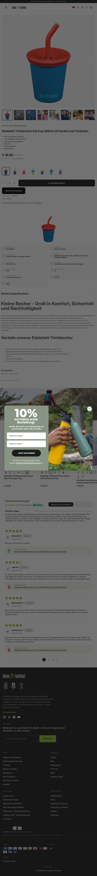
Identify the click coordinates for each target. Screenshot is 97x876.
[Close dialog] (89, 409)
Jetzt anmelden (26, 453)
